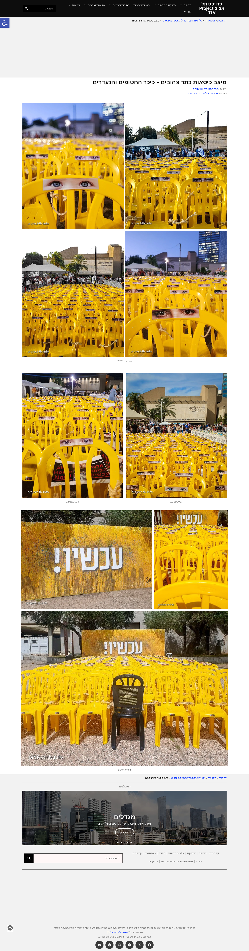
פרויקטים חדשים (167, 5)
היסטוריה (210, 20)
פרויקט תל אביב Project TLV (211, 8)
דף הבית (222, 20)
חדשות (187, 5)
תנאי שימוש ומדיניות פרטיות (177, 861)
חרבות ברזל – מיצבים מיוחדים (201, 93)
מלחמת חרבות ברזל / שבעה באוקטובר (182, 20)
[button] (4, 23)
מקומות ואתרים (96, 5)
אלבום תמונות (176, 853)
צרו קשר (153, 861)
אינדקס (191, 853)
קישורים (137, 853)
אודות (199, 861)
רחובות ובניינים (121, 5)
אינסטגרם (150, 853)
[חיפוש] (26, 8)
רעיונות (76, 5)
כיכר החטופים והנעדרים (206, 89)
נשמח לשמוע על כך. (117, 932)
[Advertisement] (124, 50)
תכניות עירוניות (141, 5)
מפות (162, 853)
